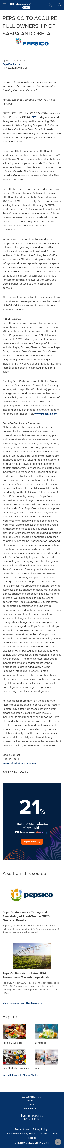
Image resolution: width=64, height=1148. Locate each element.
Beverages (40, 1043)
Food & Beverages (12, 1043)
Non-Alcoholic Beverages (16, 1068)
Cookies (32, 1138)
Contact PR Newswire (31, 1096)
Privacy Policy (40, 1129)
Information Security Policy (21, 1133)
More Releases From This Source (21, 1003)
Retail (37, 1068)
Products (31, 1100)
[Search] (59, 5)
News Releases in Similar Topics (20, 1075)
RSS (55, 1133)
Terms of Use (22, 1129)
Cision (38, 1143)
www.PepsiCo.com (45, 414)
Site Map (43, 1133)
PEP (34, 117)
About (31, 1104)
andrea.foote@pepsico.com (19, 763)
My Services (30, 1108)
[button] (32, 42)
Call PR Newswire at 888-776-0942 (32, 1117)
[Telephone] (51, 5)
